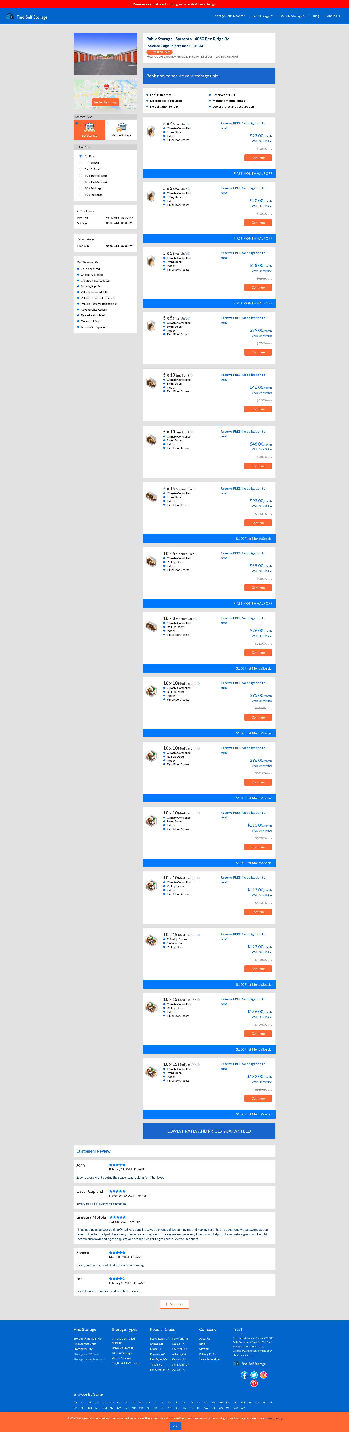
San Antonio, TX (159, 1369)
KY (199, 1402)
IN (184, 1402)
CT (119, 1402)
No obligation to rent (164, 106)
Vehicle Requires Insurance (97, 298)
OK (134, 1408)
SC (169, 1408)
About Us (333, 16)
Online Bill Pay (90, 321)
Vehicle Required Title (94, 292)
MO (250, 1402)
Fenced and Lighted (93, 315)
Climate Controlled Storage (123, 1340)
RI (162, 1408)
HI (155, 1402)
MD (221, 1402)
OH (127, 1408)
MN (243, 1402)
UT (199, 1408)
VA (206, 1408)
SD (177, 1408)
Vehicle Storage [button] (291, 16)
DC (126, 1402)
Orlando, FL (179, 1359)
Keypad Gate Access (94, 309)
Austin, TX (178, 1369)
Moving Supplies (91, 286)
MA (214, 1402)
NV (112, 1408)
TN (184, 1408)
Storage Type (83, 116)
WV (236, 1408)
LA (206, 1402)
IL (176, 1402)
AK (75, 1402)
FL (140, 1402)
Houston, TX (179, 1348)
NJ (96, 1408)
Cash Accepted (90, 268)
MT (265, 1402)
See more (176, 1304)
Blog (316, 16)
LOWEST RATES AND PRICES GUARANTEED (209, 1131)
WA (221, 1408)
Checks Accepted (92, 274)
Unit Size (84, 147)
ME (228, 1402)
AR (90, 1402)
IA (162, 1402)
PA (148, 1408)
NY (119, 1408)
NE (82, 1408)
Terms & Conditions (211, 1359)
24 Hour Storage (122, 1353)
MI (235, 1402)
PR (155, 1408)
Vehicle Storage (121, 1358)
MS (257, 1402)
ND (75, 1408)
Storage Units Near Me (229, 16)
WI (228, 1408)
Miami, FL (156, 1348)
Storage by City (83, 1348)
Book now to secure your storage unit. (182, 75)
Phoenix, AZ (157, 1354)
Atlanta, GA (179, 1354)
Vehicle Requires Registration (99, 303)
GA (148, 1402)
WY (243, 1408)
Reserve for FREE (224, 94)
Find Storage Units (85, 1343)
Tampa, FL (156, 1364)
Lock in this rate (160, 94)
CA (104, 1402)
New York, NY (180, 1338)
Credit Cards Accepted (95, 280)
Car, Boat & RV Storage (126, 1363)
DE (133, 1402)
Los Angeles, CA (159, 1338)
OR (141, 1408)
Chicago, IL (156, 1343)
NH (90, 1408)
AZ (97, 1402)
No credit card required (166, 100)
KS (191, 1402)
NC (272, 1402)
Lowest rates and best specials (233, 106)
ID (169, 1402)
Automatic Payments (94, 327)
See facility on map (105, 102)
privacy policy (273, 1418)
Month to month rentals (229, 100)
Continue (258, 158)
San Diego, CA (180, 1364)
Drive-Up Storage (122, 1347)
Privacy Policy (208, 1354)
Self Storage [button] (261, 16)
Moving (204, 1348)
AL (82, 1402)
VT (213, 1408)
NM (105, 1408)
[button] (78, 54)
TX (191, 1408)
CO (112, 1402)
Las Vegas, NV (158, 1359)
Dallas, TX (178, 1343)
